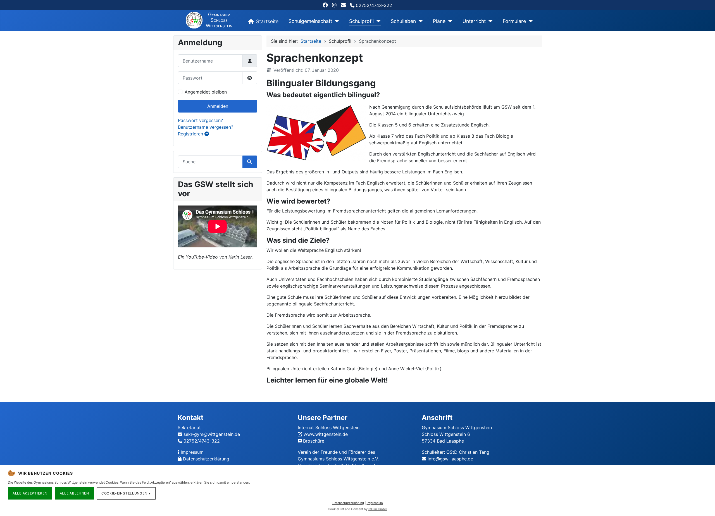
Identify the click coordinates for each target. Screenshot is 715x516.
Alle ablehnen (74, 493)
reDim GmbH (377, 509)
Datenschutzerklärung (206, 459)
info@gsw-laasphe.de (450, 459)
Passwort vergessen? (200, 120)
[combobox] (210, 162)
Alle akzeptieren (30, 493)
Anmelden (217, 106)
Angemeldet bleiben (206, 92)
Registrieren (191, 134)
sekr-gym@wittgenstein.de (211, 434)
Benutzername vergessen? (205, 127)
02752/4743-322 (373, 5)
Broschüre (313, 441)
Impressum (192, 452)
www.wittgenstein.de (326, 434)
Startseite (267, 21)
